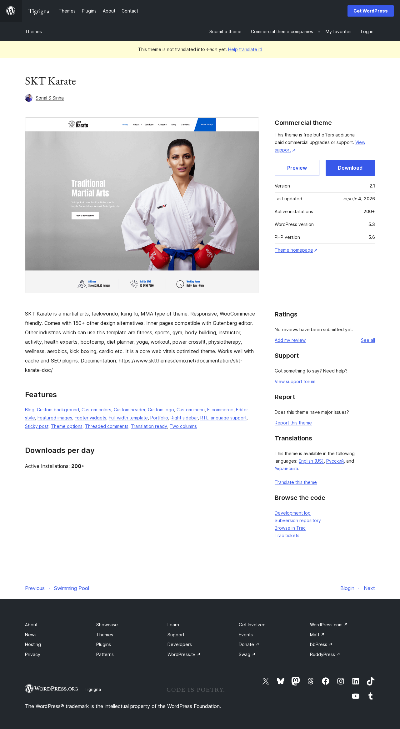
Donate (249, 644)
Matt (317, 634)
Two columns (183, 426)
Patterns (105, 654)
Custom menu (191, 409)
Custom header (129, 409)
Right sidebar (184, 417)
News (31, 634)
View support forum (295, 381)
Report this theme (293, 422)
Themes (33, 31)
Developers (180, 644)
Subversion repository (298, 520)
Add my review (290, 340)
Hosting (33, 644)
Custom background (58, 409)
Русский (335, 461)
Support (176, 634)
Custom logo (161, 409)
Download (350, 168)
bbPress (321, 644)
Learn (173, 624)
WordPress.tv (184, 654)
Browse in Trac (290, 528)
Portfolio (159, 417)
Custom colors (96, 409)
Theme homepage (294, 250)
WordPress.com (329, 624)
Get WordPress (370, 10)
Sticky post (36, 426)
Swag (247, 654)
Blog (29, 409)
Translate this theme (296, 482)
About (31, 624)
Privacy (32, 654)
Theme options (66, 426)
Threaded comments (106, 426)
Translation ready (149, 426)
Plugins (103, 644)
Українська (286, 468)
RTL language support (223, 417)
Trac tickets (287, 535)
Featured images (55, 417)
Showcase (107, 624)
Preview (297, 168)
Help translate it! (245, 49)
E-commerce (220, 409)
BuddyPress (325, 654)
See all (368, 340)
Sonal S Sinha (50, 97)
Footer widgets (90, 417)
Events (246, 634)
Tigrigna (93, 689)
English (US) (311, 461)
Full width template (128, 417)
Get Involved (252, 624)
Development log (293, 513)
